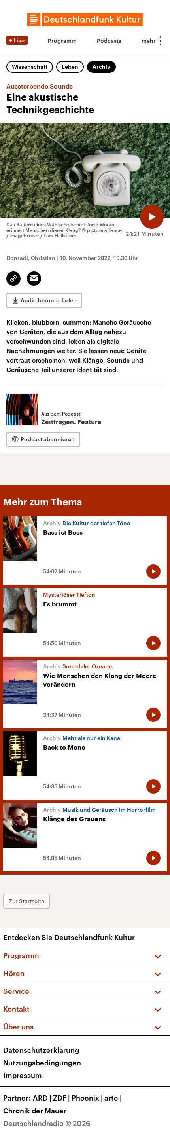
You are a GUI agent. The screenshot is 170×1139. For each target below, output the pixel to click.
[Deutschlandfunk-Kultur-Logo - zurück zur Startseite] (85, 19)
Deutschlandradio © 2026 (47, 1123)
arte (113, 1097)
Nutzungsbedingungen (42, 1062)
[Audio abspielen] (152, 217)
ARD (42, 1097)
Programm (62, 40)
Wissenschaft (29, 66)
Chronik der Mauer (34, 1110)
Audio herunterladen (49, 300)
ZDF (61, 1097)
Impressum (22, 1075)
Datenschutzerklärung (41, 1050)
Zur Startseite (26, 901)
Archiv (101, 66)
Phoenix (87, 1097)
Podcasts (109, 40)
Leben (70, 66)
